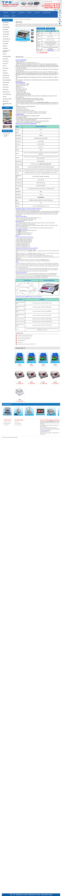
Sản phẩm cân (21, 12)
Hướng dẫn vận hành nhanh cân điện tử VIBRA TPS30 (27, 344)
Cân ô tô (4, 54)
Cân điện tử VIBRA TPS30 (21, 121)
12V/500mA (39, 200)
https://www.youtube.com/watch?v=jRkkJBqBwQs (42, 311)
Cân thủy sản (5, 36)
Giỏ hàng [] (58, 9)
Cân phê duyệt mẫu (27, 19)
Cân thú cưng (6, 61)
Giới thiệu (13, 12)
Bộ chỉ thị (5, 70)
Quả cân (4, 96)
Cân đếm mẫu (5, 29)
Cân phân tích (6, 22)
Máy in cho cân (6, 77)
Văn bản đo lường (47, 12)
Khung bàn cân (6, 75)
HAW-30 (55, 364)
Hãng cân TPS (5, 89)
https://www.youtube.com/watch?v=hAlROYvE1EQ (42, 318)
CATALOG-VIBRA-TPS (21, 340)
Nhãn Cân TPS (20, 342)
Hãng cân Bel (5, 84)
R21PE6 (31, 382)
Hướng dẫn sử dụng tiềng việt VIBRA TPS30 (25, 335)
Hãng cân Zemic (6, 82)
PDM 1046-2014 (50, 50)
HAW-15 (43, 364)
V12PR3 (19, 399)
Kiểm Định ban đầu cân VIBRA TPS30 (24, 338)
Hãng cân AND (6, 87)
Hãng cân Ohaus (6, 91)
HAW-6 (31, 364)
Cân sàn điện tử (6, 34)
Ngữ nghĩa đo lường (7, 423)
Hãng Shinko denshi (7, 80)
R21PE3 (19, 382)
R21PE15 (43, 382)
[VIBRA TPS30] (32, 30)
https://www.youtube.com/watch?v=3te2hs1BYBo (42, 315)
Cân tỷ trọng (5, 68)
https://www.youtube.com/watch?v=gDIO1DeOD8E (42, 321)
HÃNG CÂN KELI (6, 101)
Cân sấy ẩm (5, 63)
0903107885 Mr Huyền (46, 894)
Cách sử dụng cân (41, 28)
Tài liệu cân (37, 12)
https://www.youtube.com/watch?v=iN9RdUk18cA (42, 307)
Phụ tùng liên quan (7, 94)
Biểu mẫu (29, 12)
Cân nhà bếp (5, 43)
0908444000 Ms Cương (34, 894)
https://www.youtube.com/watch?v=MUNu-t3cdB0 (42, 325)
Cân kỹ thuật (5, 24)
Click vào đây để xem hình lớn (23, 41)
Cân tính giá (5, 48)
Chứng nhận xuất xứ (18, 423)
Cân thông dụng (6, 27)
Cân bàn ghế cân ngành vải (6, 51)
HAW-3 (19, 364)
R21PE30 (55, 382)
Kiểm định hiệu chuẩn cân (7, 104)
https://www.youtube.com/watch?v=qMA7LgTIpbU (42, 302)
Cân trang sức (6, 41)
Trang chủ (5, 12)
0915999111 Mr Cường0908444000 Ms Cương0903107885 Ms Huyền (52, 6)
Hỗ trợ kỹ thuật (17, 422)
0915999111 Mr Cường (21, 894)
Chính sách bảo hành (7, 422)
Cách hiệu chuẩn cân (50, 28)
